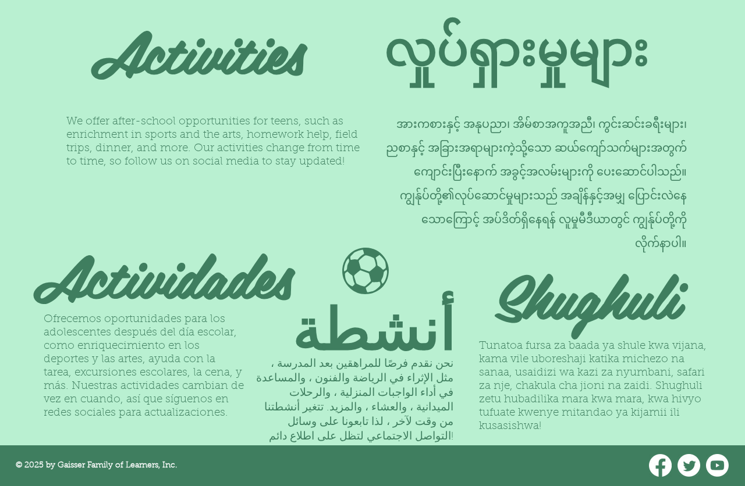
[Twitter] (688, 465)
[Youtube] (717, 465)
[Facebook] (660, 465)
